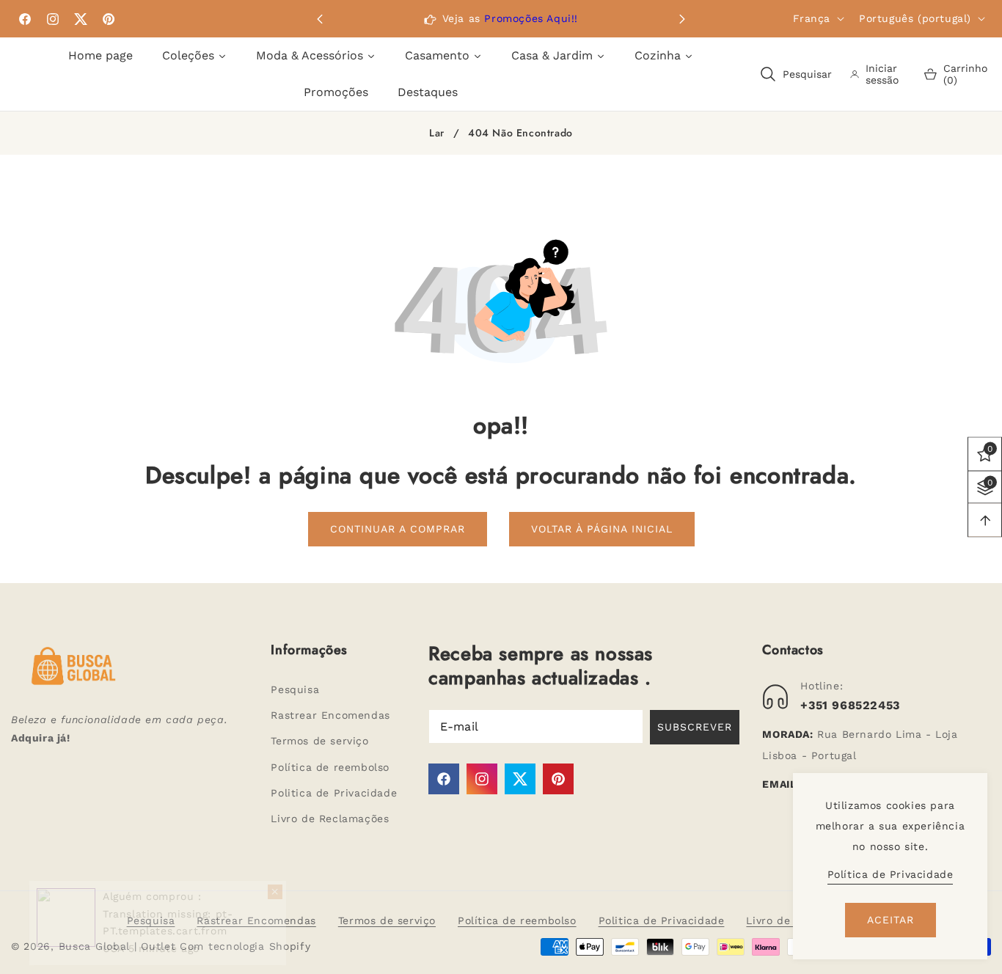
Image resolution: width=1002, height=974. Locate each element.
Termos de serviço (319, 741)
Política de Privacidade (890, 874)
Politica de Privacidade (334, 793)
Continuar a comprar (397, 529)
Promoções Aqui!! (531, 18)
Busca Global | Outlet (119, 946)
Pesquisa (295, 689)
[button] (682, 19)
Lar (437, 133)
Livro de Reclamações (330, 818)
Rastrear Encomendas (330, 715)
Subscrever (694, 727)
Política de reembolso (330, 767)
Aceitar (890, 920)
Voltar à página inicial (602, 529)
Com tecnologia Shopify (245, 946)
